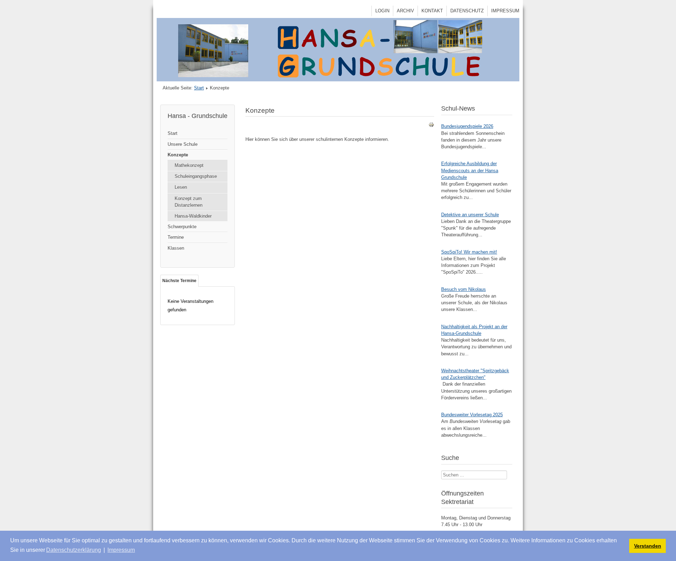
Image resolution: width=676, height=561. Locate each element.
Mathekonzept (189, 165)
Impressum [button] (121, 550)
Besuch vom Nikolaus (463, 289)
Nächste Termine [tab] (179, 281)
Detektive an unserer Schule (470, 214)
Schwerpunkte (182, 226)
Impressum (505, 10)
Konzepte (178, 154)
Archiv (405, 10)
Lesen (181, 187)
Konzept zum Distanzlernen (188, 202)
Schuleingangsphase (196, 176)
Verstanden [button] (647, 546)
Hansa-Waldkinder (193, 216)
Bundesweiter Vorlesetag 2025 (472, 414)
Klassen (176, 248)
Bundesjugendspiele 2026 (467, 126)
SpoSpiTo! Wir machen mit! (469, 252)
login (382, 10)
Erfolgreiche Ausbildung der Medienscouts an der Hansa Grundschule (469, 170)
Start (199, 88)
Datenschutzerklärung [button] (73, 550)
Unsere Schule (183, 144)
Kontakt (432, 10)
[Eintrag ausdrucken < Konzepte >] (431, 126)
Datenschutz (467, 10)
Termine (176, 237)
